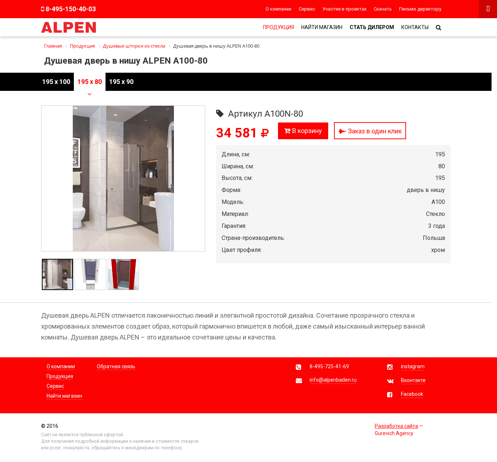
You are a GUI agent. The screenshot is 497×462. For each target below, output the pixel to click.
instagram (413, 366)
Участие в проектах (344, 9)
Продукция (278, 27)
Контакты (415, 27)
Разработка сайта (396, 426)
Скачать (383, 9)
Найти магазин (321, 27)
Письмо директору (420, 9)
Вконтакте (413, 380)
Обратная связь (116, 366)
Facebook (412, 394)
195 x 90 (121, 81)
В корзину (306, 130)
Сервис (307, 9)
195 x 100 (56, 81)
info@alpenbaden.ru (333, 380)
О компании (278, 9)
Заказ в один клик (374, 131)
